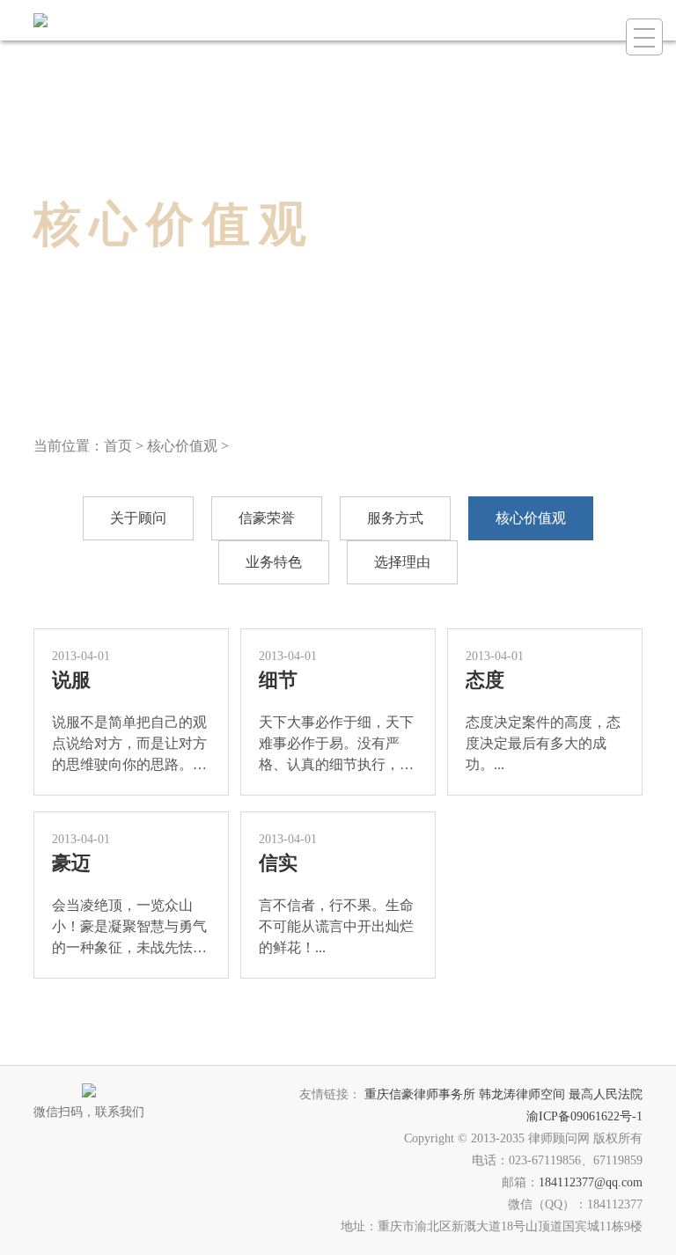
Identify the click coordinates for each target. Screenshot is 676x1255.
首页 (118, 445)
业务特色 (274, 561)
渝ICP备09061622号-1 (584, 1116)
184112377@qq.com (591, 1182)
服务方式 (395, 517)
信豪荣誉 (267, 517)
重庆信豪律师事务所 (419, 1094)
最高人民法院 (606, 1094)
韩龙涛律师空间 (522, 1094)
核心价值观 (182, 445)
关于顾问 (138, 517)
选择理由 (402, 561)
